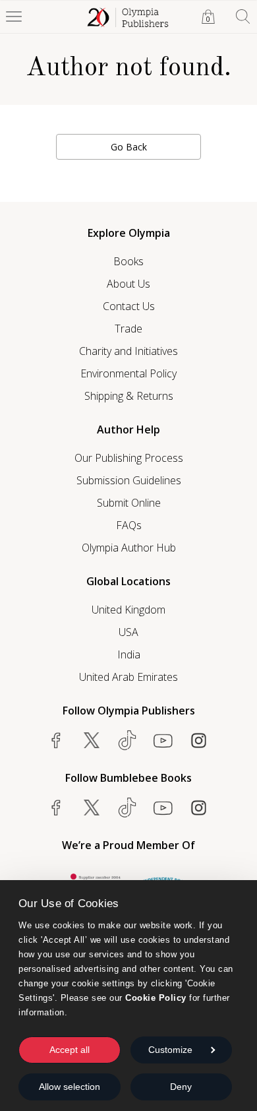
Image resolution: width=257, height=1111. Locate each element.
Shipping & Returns (128, 396)
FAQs (129, 525)
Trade (128, 328)
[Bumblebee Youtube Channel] (163, 807)
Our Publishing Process (128, 458)
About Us (128, 283)
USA (128, 632)
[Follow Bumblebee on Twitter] (91, 807)
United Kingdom (128, 609)
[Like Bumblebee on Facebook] (56, 807)
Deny (181, 1086)
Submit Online (129, 502)
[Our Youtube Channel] (163, 740)
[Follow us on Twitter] (91, 740)
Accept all (69, 1049)
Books (128, 261)
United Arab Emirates (128, 677)
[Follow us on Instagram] (198, 740)
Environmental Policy (128, 373)
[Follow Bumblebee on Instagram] (198, 807)
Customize (170, 1049)
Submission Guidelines (128, 480)
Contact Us (129, 306)
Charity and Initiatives (128, 351)
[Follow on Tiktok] (127, 807)
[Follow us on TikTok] (127, 740)
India (128, 654)
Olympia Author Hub (129, 547)
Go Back (129, 147)
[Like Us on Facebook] (56, 740)
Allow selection (69, 1086)
